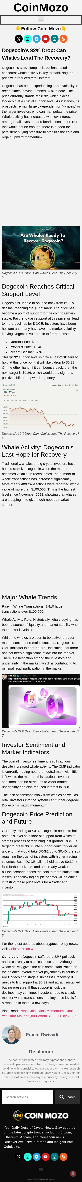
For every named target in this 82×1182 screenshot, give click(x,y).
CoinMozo (41, 7)
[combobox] (27, 1097)
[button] (41, 19)
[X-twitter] (19, 39)
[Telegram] (37, 39)
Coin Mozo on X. (21, 949)
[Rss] (63, 39)
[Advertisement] (41, 184)
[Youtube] (46, 39)
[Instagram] (28, 39)
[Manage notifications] (73, 1174)
